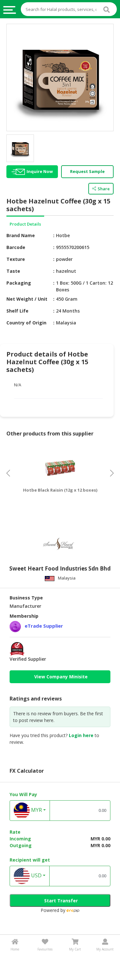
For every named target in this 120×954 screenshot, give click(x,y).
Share (104, 189)
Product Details (25, 224)
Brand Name (20, 235)
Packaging (18, 283)
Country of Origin (26, 323)
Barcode (15, 247)
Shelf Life (17, 311)
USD (36, 875)
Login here (81, 735)
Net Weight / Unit (26, 299)
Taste (13, 271)
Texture (15, 259)
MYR (36, 809)
